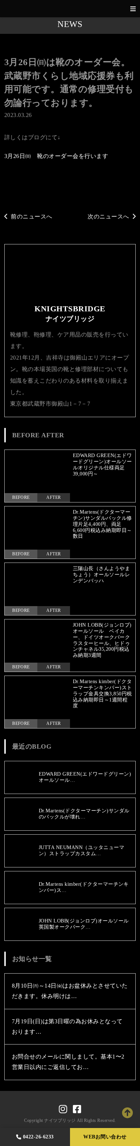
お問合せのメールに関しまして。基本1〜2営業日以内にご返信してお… (68, 1061)
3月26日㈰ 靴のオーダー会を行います (56, 156)
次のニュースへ (108, 216)
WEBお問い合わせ (104, 1137)
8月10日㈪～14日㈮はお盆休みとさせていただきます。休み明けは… (70, 991)
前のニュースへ (31, 216)
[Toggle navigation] (133, 9)
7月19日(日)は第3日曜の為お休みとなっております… (67, 1026)
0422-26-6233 (38, 1137)
